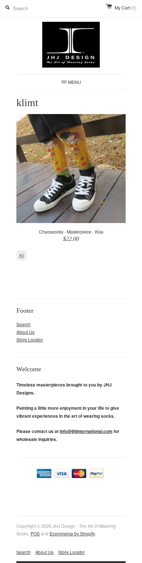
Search (23, 324)
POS (35, 533)
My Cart (126, 7)
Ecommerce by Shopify (72, 533)
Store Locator (29, 339)
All (21, 255)
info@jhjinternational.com (86, 431)
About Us (25, 332)
